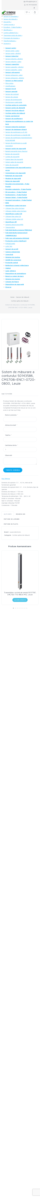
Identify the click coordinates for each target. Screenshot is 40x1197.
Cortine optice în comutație (16, 105)
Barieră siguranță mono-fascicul (16, 151)
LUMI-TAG (8, 246)
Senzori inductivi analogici (15, 127)
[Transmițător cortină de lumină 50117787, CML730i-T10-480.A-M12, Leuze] (20, 571)
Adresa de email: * (11, 425)
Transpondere (10, 227)
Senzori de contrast (12, 94)
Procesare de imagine (12, 38)
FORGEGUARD (10, 243)
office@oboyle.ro (31, 1)
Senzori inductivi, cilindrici (14, 59)
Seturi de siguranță (11, 165)
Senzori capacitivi (12, 64)
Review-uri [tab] (20, 514)
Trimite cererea (13, 470)
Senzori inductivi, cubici (13, 61)
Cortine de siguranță (12, 157)
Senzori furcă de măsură (14, 110)
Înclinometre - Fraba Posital (16, 195)
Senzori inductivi (11, 56)
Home (12, 297)
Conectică (9, 254)
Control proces (9, 24)
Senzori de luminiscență (13, 99)
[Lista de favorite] (27, 12)
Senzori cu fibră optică (14, 80)
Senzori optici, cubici (12, 51)
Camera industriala (12, 252)
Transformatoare (10, 41)
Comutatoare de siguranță (15, 173)
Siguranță (7, 22)
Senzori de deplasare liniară (16, 129)
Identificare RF (11, 222)
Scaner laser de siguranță (14, 159)
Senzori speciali (11, 91)
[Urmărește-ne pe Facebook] (34, 8)
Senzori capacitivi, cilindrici (14, 67)
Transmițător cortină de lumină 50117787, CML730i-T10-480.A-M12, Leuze (20, 594)
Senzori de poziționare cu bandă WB (17, 135)
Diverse (8, 287)
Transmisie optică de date (13, 35)
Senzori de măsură (10, 19)
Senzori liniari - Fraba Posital (16, 197)
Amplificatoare (10, 86)
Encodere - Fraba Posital (13, 27)
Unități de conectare (13, 260)
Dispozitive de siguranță (14, 284)
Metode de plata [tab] (11, 524)
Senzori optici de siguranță (15, 148)
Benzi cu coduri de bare (14, 276)
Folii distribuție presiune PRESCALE (18, 230)
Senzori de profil (11, 249)
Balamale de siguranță (13, 176)
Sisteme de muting (12, 257)
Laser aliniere (10, 271)
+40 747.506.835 (31, 5)
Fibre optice (9, 83)
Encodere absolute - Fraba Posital (18, 189)
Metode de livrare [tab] (12, 519)
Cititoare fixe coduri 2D (13, 216)
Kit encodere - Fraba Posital (16, 192)
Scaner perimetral (12, 116)
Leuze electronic (15, 532)
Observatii (8, 455)
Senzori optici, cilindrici (13, 53)
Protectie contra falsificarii (15, 241)
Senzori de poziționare (14, 118)
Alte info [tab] (8, 514)
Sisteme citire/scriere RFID (14, 224)
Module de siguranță (13, 178)
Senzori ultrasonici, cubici (14, 75)
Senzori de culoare (11, 97)
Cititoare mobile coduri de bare (15, 211)
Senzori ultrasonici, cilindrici (14, 78)
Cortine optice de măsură (15, 113)
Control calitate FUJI (11, 33)
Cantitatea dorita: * (11, 445)
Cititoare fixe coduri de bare (14, 208)
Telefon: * (8, 435)
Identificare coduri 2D (13, 214)
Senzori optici (10, 48)
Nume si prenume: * (11, 415)
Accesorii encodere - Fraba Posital (18, 200)
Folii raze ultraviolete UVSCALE (17, 238)
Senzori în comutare (11, 16)
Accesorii (7, 43)
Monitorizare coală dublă (13, 102)
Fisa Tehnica (6, 478)
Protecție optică (11, 262)
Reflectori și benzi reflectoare (17, 265)
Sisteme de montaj (12, 279)
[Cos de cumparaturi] (35, 12)
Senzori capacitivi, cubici (13, 70)
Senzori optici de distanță (15, 108)
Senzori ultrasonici (12, 72)
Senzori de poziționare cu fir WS (16, 132)
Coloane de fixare (12, 282)
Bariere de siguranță (12, 154)
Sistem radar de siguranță (14, 162)
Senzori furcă (10, 89)
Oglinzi (8, 268)
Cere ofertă (21, 600)
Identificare (8, 30)
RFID (7, 203)
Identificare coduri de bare (15, 205)
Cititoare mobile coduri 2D (14, 219)
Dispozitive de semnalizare (15, 273)
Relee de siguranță (12, 181)
